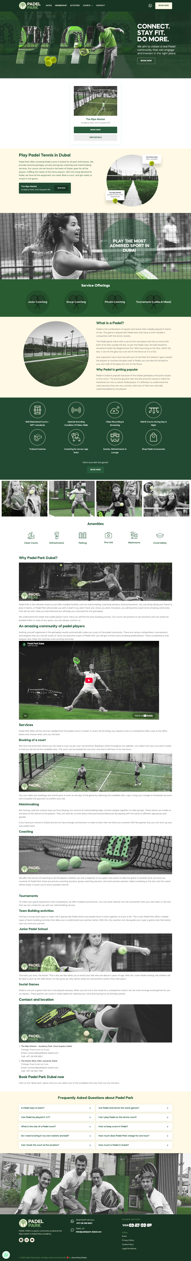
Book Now (164, 6)
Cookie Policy (128, 1245)
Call (23, 1057)
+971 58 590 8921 (84, 1223)
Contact (100, 6)
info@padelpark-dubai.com (88, 1232)
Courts (86, 6)
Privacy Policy (128, 1240)
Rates (49, 6)
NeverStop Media (79, 1258)
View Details (95, 137)
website (129, 746)
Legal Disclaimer (129, 1249)
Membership (61, 6)
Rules (124, 1236)
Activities (75, 6)
